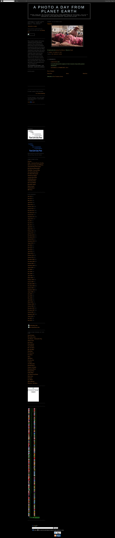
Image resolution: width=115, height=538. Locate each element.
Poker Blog (30, 351)
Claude (71, 50)
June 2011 (30, 222)
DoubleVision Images (32, 175)
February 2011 (31, 231)
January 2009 (30, 281)
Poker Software (31, 344)
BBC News (30, 189)
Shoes (29, 356)
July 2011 (30, 220)
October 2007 (31, 312)
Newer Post (49, 73)
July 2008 (30, 294)
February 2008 (31, 304)
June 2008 (30, 296)
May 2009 (30, 273)
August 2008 (30, 292)
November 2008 (31, 285)
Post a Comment (50, 71)
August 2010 (30, 243)
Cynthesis (30, 362)
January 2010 (30, 257)
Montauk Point (31, 370)
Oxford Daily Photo (32, 180)
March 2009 (30, 277)
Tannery (49, 24)
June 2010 (30, 247)
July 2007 (30, 318)
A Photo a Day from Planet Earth (59, 9)
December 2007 (31, 308)
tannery (57, 50)
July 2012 (30, 196)
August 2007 (30, 316)
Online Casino (31, 340)
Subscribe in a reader (32, 26)
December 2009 (31, 259)
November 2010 (31, 237)
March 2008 (30, 302)
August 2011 (30, 218)
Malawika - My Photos (32, 383)
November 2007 (31, 310)
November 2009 (31, 261)
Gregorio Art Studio (32, 367)
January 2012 (30, 208)
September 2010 (31, 241)
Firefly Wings (30, 372)
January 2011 (30, 233)
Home (67, 73)
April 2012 (30, 202)
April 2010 (30, 251)
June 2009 (30, 271)
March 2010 (30, 253)
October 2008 (31, 287)
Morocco (63, 50)
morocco (56, 54)
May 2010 (30, 249)
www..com (31, 102)
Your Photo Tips (31, 363)
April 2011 (30, 227)
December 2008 (31, 283)
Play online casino (32, 337)
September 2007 (31, 314)
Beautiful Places (31, 365)
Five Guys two (31, 353)
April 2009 (30, 275)
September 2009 (31, 265)
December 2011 (31, 210)
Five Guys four (31, 360)
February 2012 (31, 206)
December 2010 (31, 235)
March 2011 (30, 229)
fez (52, 54)
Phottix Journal (31, 186)
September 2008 (31, 289)
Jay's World (30, 379)
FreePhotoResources (32, 179)
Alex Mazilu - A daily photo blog (35, 338)
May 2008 (30, 298)
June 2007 (30, 320)
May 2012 (30, 200)
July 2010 (30, 245)
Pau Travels (30, 342)
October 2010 (31, 239)
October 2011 (31, 214)
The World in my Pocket (33, 374)
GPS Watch (30, 358)
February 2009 (31, 279)
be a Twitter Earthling (40, 93)
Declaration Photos (32, 369)
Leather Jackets (54, 61)
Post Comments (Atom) (58, 76)
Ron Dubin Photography (33, 173)
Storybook (30, 378)
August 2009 (30, 267)
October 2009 (31, 263)
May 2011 (30, 224)
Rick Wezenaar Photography (34, 168)
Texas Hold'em (31, 346)
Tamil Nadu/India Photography (34, 166)
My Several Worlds (32, 182)
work (60, 54)
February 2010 (31, 255)
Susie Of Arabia (31, 335)
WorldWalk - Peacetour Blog (34, 170)
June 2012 (30, 198)
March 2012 (30, 204)
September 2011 (31, 216)
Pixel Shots (30, 354)
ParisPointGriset (31, 188)
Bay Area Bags (31, 349)
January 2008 (30, 306)
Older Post (85, 73)
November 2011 (31, 212)
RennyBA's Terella (32, 184)
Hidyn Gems (30, 376)
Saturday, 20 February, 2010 (59, 67)
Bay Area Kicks (31, 347)
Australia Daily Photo (32, 177)
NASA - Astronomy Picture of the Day (36, 163)
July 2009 (30, 269)
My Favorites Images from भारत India (35, 165)
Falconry (30, 161)
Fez (60, 50)
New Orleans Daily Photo (33, 172)
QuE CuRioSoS (31, 381)
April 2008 (30, 300)
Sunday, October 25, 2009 (55, 52)
